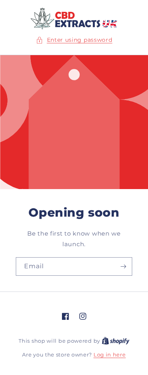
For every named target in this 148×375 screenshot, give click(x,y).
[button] (74, 40)
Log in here (110, 354)
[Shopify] (115, 341)
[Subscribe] (123, 266)
